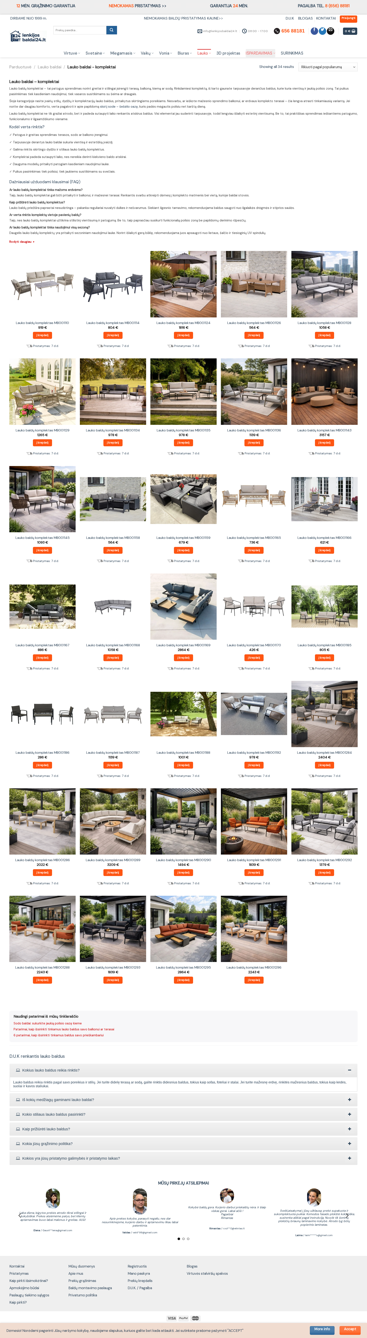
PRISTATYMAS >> (138, 5)
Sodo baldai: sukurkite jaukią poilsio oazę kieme (48, 1023)
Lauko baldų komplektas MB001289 (113, 860)
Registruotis (137, 1266)
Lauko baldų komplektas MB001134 (113, 430)
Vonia (164, 53)
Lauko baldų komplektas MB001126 (254, 323)
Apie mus (75, 1273)
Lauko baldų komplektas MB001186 (42, 753)
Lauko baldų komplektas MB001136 (254, 430)
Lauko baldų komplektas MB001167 (42, 645)
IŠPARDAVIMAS (259, 53)
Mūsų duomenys (81, 1266)
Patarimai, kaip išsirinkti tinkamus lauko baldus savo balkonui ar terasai (64, 1029)
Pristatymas (19, 1273)
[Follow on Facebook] (314, 31)
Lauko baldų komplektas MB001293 (113, 967)
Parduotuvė (20, 67)
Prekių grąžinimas (82, 1280)
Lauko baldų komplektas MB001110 (42, 323)
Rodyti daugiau (22, 242)
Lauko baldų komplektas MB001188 (183, 753)
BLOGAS (305, 18)
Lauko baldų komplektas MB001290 (183, 860)
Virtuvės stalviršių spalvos (207, 1273)
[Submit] (111, 30)
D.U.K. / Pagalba (140, 1288)
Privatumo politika (82, 1295)
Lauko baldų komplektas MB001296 (254, 967)
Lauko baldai (49, 67)
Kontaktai (16, 1266)
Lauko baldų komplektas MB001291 (254, 860)
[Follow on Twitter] (322, 31)
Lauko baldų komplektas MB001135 (183, 430)
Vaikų (146, 53)
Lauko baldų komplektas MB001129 (42, 430)
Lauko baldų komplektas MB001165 (254, 538)
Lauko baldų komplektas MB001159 (183, 538)
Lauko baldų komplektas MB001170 (254, 645)
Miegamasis (121, 53)
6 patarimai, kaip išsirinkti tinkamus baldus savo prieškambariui (59, 1035)
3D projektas (228, 53)
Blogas (192, 1266)
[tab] (183, 1070)
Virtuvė (70, 53)
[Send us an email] (330, 31)
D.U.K (290, 18)
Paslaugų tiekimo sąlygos (29, 1295)
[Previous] (20, 1215)
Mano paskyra (139, 1273)
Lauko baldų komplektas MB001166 (324, 538)
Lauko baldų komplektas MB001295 (183, 967)
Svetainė (94, 53)
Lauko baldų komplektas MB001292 (324, 860)
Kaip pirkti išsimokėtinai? (28, 1280)
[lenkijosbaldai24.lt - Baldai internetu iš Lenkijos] (28, 36)
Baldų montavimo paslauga (90, 1288)
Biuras (183, 53)
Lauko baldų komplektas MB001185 (324, 645)
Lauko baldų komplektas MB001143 (324, 430)
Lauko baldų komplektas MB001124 (183, 323)
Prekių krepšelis (140, 1280)
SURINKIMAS (292, 53)
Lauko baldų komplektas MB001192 (254, 753)
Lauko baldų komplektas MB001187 (113, 753)
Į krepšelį (43, 335)
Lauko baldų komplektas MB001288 (42, 967)
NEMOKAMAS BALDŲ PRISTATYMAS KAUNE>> (183, 18)
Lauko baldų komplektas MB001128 (324, 323)
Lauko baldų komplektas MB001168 (113, 645)
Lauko (203, 53)
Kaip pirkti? (18, 1302)
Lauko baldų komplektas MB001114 (113, 323)
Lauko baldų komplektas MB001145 (43, 538)
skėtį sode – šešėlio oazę (119, 106)
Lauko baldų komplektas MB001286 (42, 860)
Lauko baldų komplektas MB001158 (113, 538)
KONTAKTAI (326, 18)
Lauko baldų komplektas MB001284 (324, 753)
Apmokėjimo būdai (24, 1288)
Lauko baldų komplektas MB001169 (183, 645)
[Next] (347, 1215)
